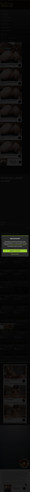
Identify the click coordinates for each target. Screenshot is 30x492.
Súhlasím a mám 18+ (15, 250)
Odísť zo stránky (15, 254)
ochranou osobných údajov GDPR (17, 244)
